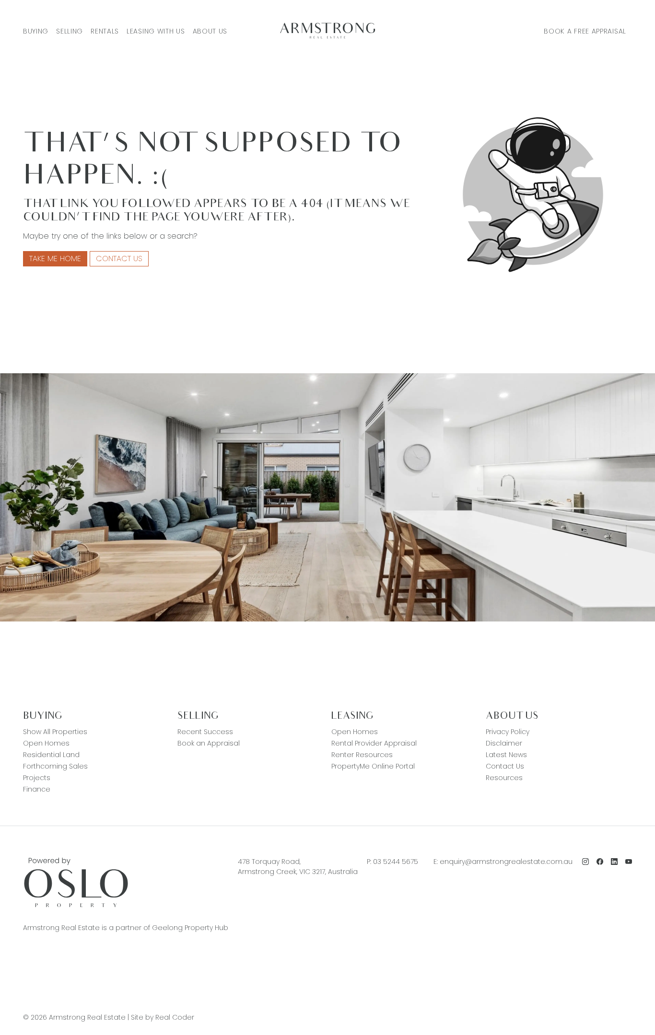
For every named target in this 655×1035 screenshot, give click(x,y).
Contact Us (119, 258)
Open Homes (46, 743)
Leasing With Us (156, 31)
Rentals (105, 31)
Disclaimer (504, 743)
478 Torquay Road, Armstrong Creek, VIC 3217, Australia (298, 866)
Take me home (55, 258)
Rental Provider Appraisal (374, 743)
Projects (36, 777)
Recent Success (205, 731)
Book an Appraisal (208, 743)
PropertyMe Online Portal (373, 766)
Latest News (506, 754)
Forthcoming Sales (55, 766)
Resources (504, 777)
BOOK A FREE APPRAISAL (585, 31)
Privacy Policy (507, 731)
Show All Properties (55, 731)
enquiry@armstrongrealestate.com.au (506, 861)
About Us (210, 31)
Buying (35, 31)
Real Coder (174, 1017)
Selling (69, 31)
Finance (36, 789)
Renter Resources (362, 754)
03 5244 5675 (395, 861)
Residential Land (51, 754)
